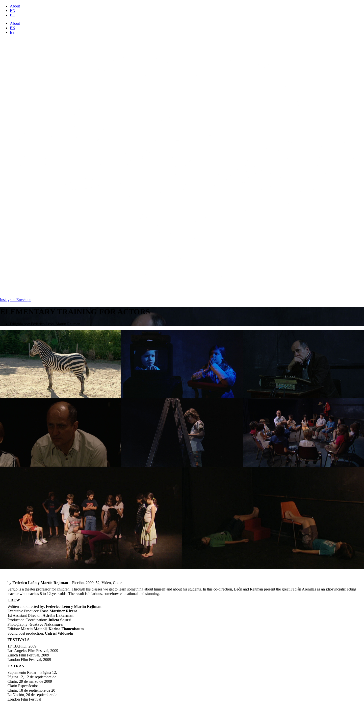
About (15, 6)
